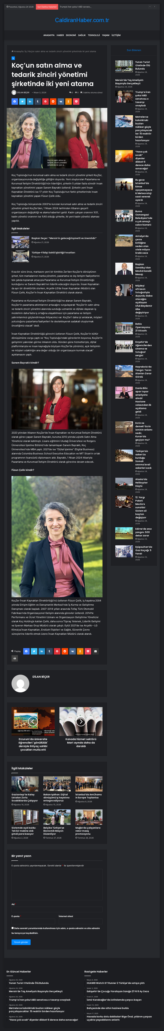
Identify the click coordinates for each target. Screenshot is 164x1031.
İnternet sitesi (66, 916)
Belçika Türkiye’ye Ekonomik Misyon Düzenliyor (53, 830)
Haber (60, 35)
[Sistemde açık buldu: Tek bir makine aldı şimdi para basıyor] (25, 817)
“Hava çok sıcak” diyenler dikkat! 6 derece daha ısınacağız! (142, 160)
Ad (14, 904)
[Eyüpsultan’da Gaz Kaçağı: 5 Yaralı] (124, 551)
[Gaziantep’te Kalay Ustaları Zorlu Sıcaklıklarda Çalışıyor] (25, 784)
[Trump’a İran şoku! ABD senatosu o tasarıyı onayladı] (124, 96)
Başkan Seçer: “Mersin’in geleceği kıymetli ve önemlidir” (64, 238)
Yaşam (105, 35)
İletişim (116, 35)
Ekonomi (71, 35)
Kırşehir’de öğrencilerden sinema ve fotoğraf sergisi (143, 348)
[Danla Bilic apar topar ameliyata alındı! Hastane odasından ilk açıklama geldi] (124, 393)
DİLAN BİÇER (23, 92)
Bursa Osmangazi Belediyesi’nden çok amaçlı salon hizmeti (143, 218)
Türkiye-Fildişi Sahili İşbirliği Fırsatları (53, 252)
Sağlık (82, 35)
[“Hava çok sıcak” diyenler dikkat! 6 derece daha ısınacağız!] (124, 156)
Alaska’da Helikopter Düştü (141, 483)
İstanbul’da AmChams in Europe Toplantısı (88, 796)
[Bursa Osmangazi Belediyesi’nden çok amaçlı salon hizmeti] (124, 216)
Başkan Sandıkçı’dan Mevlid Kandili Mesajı (143, 269)
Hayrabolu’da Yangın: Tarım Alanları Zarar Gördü (143, 371)
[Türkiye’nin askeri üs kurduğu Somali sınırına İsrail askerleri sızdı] (124, 456)
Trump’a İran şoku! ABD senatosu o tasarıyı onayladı (85, 6)
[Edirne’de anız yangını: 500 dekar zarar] (124, 533)
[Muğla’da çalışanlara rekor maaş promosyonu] (89, 817)
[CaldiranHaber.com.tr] (82, 20)
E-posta (16, 916)
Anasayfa (48, 35)
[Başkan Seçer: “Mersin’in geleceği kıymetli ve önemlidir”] (20, 242)
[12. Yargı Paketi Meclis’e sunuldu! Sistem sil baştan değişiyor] (124, 502)
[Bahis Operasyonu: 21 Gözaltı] (124, 328)
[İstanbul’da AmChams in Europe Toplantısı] (89, 784)
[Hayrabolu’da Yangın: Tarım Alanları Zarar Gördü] (124, 371)
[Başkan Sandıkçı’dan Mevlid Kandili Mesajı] (124, 269)
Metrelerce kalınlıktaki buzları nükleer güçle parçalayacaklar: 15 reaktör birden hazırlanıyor (143, 128)
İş (26, 51)
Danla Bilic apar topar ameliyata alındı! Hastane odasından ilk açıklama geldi (143, 400)
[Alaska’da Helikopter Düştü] (124, 484)
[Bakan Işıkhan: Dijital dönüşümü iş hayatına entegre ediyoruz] (57, 784)
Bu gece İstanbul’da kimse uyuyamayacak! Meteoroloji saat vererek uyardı (143, 190)
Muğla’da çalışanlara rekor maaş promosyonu (87, 830)
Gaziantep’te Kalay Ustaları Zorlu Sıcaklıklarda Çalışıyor (25, 797)
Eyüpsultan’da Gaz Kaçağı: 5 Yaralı (143, 550)
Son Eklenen (134, 50)
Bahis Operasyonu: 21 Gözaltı (143, 327)
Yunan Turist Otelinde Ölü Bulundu (142, 65)
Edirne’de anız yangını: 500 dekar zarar (143, 532)
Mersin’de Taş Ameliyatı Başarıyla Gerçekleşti (129, 81)
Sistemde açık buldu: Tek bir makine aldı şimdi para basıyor (24, 830)
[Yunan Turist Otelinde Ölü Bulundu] (124, 66)
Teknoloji (94, 35)
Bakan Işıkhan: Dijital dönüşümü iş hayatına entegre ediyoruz (56, 797)
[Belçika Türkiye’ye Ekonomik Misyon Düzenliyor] (57, 817)
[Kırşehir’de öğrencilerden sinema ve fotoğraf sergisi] (124, 346)
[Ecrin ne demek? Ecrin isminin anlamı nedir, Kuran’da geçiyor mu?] (124, 427)
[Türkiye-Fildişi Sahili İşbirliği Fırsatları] (20, 257)
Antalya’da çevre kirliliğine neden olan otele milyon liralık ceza (142, 245)
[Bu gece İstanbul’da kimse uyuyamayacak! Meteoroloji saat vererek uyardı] (124, 184)
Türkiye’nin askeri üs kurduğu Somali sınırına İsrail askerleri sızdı (143, 460)
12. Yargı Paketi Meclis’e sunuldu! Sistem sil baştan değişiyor (141, 507)
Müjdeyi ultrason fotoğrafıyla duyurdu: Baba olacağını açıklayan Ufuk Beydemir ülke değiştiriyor (143, 299)
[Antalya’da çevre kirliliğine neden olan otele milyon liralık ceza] (124, 241)
